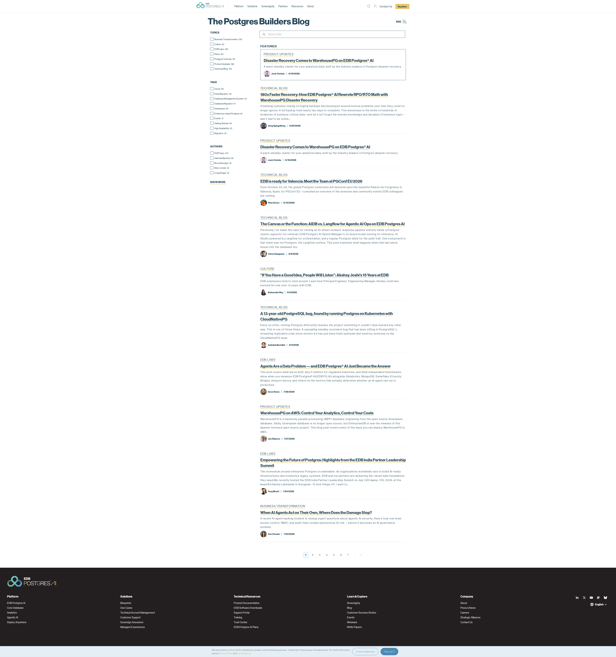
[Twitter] (584, 598)
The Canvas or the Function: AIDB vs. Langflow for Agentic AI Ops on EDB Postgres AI (332, 223)
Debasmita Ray (275, 292)
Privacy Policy (226, 653)
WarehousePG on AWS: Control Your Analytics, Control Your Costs (316, 412)
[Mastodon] (598, 598)
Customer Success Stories (361, 612)
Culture (267, 268)
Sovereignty (267, 6)
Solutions (252, 6)
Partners (283, 6)
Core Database (15, 607)
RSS (398, 21)
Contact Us (386, 6)
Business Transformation (282, 506)
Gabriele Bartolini (276, 344)
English (599, 604)
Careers (464, 612)
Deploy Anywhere (16, 622)
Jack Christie (278, 73)
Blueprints (125, 603)
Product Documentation (247, 603)
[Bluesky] (605, 598)
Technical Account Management (137, 612)
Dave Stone (274, 391)
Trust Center (240, 622)
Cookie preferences (365, 651)
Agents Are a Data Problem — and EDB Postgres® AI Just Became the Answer (325, 366)
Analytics (12, 612)
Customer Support (130, 617)
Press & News (468, 607)
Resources (297, 6)
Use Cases (126, 607)
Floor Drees (273, 202)
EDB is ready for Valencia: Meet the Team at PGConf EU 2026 (311, 181)
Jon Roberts (274, 438)
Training (238, 617)
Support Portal (241, 612)
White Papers (354, 627)
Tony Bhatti (273, 491)
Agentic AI (12, 617)
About (310, 6)
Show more (218, 182)
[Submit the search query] (263, 34)
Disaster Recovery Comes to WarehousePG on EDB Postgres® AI (319, 60)
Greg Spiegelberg (276, 125)
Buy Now (402, 6)
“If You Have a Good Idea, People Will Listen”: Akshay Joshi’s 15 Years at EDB (324, 274)
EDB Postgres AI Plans (246, 627)
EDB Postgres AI (16, 603)
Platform (239, 6)
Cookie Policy (243, 653)
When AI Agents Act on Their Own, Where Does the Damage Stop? (316, 512)
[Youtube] (591, 598)
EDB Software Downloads (248, 607)
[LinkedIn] (577, 598)
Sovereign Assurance (131, 622)
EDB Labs (268, 359)
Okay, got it (389, 651)
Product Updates (279, 54)
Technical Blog (274, 88)
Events (351, 617)
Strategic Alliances (470, 617)
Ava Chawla (274, 533)
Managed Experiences (132, 627)
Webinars (352, 622)
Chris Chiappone (276, 253)
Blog (349, 607)
